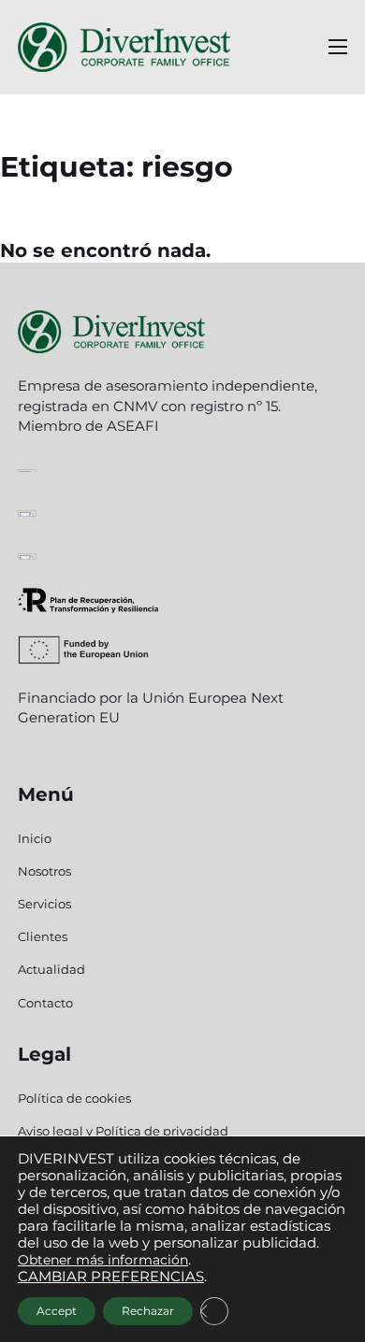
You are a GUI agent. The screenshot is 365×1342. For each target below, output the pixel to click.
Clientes (42, 936)
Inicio (34, 838)
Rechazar (148, 1311)
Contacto (45, 1002)
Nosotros (44, 871)
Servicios (44, 903)
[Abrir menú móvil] (337, 46)
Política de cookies (74, 1098)
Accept (56, 1311)
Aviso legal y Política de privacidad (123, 1130)
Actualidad (51, 969)
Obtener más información (103, 1259)
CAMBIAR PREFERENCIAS (111, 1276)
